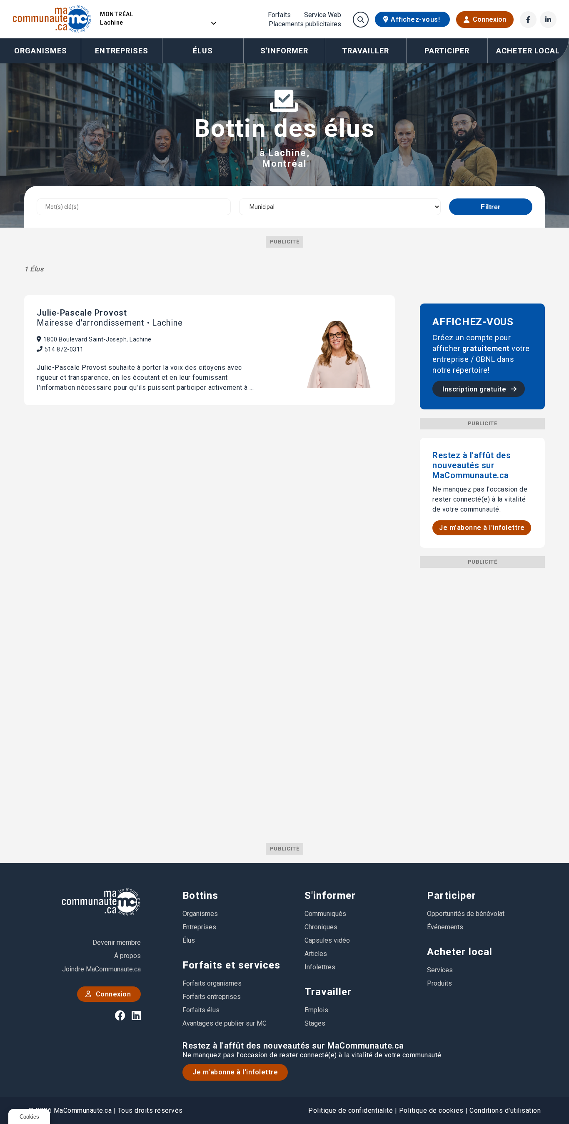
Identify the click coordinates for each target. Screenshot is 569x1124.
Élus (203, 50)
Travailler (328, 992)
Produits (439, 983)
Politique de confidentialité (350, 1110)
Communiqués (325, 914)
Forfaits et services (231, 965)
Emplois (316, 1010)
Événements (445, 927)
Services (440, 970)
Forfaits (279, 15)
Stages (314, 1023)
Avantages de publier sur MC (224, 1023)
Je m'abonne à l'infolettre (481, 528)
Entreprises (121, 50)
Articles (315, 954)
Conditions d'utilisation (505, 1110)
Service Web (322, 15)
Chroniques (320, 927)
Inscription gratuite (475, 389)
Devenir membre (116, 942)
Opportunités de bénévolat (465, 914)
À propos (127, 956)
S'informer (330, 895)
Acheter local (459, 952)
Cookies (29, 1117)
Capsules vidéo (327, 940)
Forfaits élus (201, 1010)
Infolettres (319, 967)
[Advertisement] (482, 693)
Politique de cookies (431, 1110)
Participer (451, 895)
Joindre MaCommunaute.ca (101, 969)
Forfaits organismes (212, 983)
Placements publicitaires (305, 24)
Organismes (40, 50)
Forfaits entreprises (211, 997)
